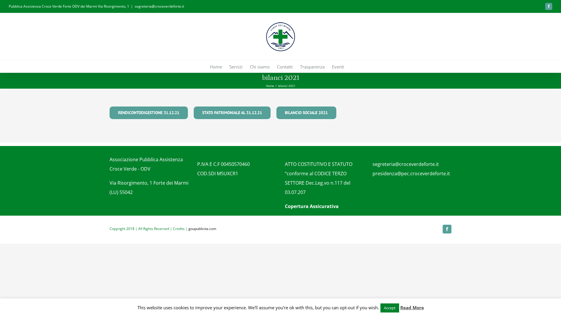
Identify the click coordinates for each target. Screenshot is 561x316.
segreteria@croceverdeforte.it (159, 6)
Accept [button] (390, 307)
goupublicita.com (202, 228)
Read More (412, 307)
